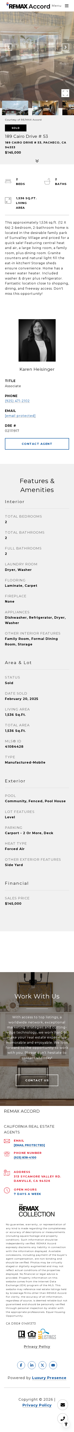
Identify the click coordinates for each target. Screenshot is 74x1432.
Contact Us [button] (37, 1080)
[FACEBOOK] (21, 1365)
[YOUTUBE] (53, 1365)
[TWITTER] (42, 1365)
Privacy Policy (37, 1347)
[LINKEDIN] (32, 1365)
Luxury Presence (49, 1378)
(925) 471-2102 (17, 401)
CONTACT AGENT (37, 444)
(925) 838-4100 (25, 1157)
